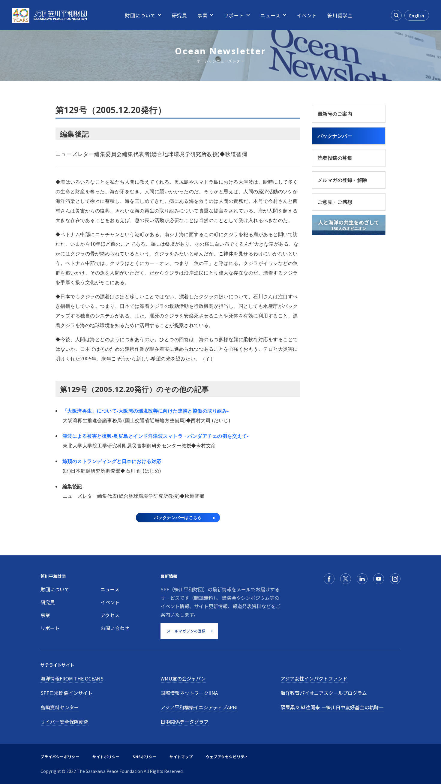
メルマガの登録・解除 (342, 180)
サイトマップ (181, 756)
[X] (345, 578)
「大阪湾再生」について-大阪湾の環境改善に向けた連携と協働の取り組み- (145, 410)
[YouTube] (378, 578)
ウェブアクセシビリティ (227, 756)
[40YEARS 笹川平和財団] (49, 15)
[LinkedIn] (362, 578)
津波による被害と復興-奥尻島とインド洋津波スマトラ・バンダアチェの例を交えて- (155, 436)
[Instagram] (395, 578)
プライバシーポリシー (60, 756)
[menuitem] (140, 15)
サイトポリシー (106, 756)
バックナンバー (335, 136)
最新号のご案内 (335, 113)
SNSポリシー (145, 756)
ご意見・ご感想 (335, 202)
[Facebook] (329, 578)
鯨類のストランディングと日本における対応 (111, 461)
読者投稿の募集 (335, 158)
